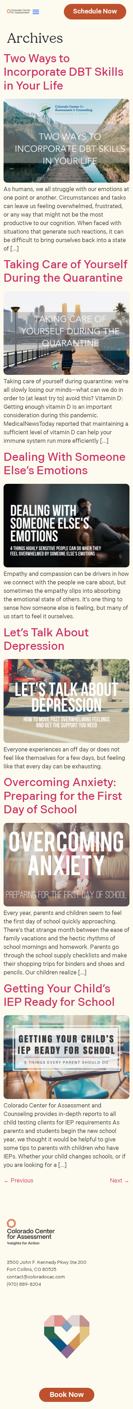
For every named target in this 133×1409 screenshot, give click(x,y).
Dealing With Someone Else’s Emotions (65, 464)
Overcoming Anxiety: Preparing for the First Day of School (63, 796)
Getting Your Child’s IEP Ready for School (59, 995)
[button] (36, 11)
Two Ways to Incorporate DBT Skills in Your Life (63, 72)
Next (119, 1181)
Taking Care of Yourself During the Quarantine (66, 271)
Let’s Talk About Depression (46, 639)
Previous (18, 1181)
